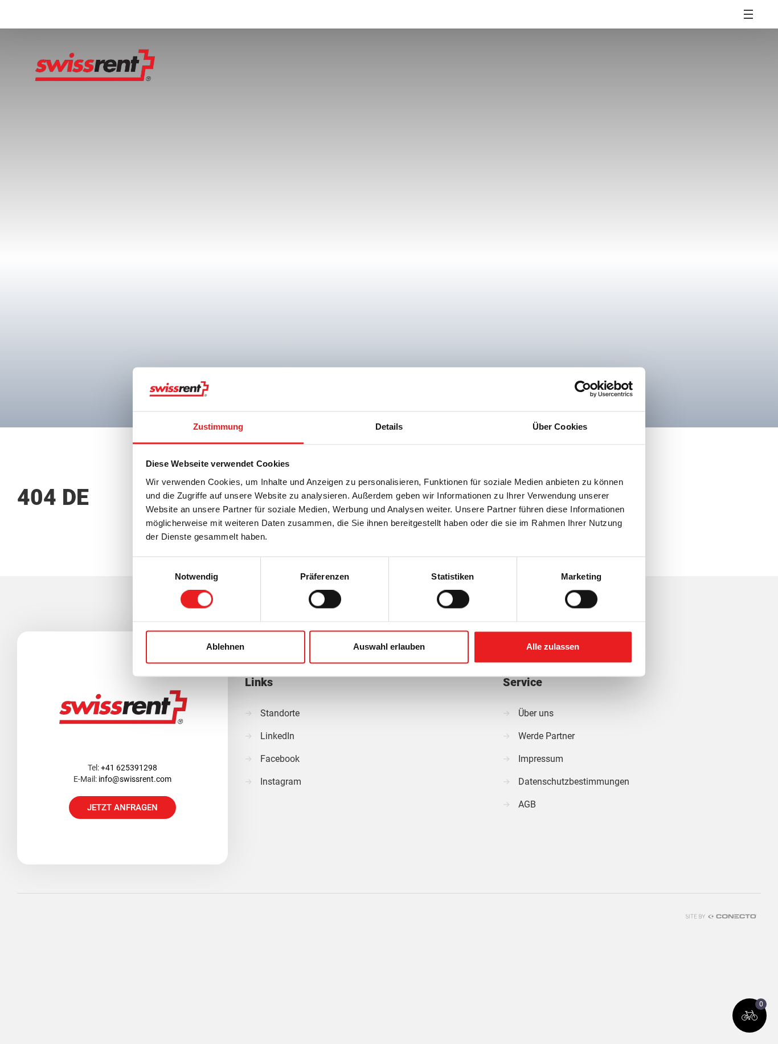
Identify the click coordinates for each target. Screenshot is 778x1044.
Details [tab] (389, 426)
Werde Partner (546, 736)
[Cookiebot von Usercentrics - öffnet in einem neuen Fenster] (583, 389)
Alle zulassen (552, 646)
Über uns (536, 713)
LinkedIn (277, 736)
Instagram (280, 781)
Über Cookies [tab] (560, 426)
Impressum (540, 758)
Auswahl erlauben (389, 646)
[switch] (325, 599)
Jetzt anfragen (122, 807)
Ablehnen (225, 646)
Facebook (280, 758)
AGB (527, 804)
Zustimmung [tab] (218, 426)
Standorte (280, 713)
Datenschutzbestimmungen (573, 781)
